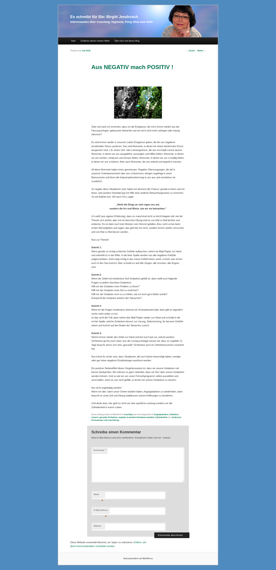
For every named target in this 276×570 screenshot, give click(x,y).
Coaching (128, 414)
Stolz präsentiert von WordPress (138, 558)
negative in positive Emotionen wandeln (136, 417)
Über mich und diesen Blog (127, 41)
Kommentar (100, 450)
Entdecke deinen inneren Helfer (95, 41)
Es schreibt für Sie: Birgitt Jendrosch (104, 17)
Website (97, 526)
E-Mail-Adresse (101, 511)
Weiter (201, 51)
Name (98, 495)
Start (73, 41)
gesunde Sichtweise (108, 417)
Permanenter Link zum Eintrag (105, 420)
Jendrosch (176, 417)
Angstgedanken (161, 414)
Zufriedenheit (161, 417)
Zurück (190, 51)
